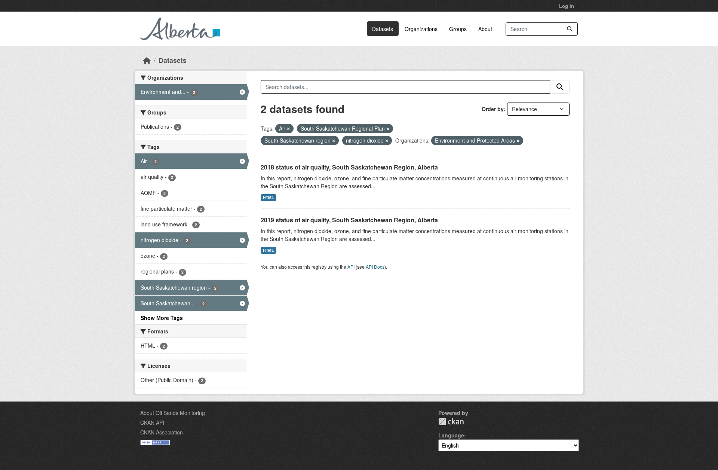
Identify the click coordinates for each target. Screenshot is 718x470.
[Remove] (288, 129)
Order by (493, 109)
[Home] (147, 60)
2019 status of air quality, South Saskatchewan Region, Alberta (349, 220)
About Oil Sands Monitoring (172, 412)
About (485, 29)
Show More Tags (162, 317)
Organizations (421, 29)
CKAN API (152, 422)
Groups (458, 29)
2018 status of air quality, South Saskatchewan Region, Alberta (349, 167)
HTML (268, 197)
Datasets (382, 29)
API (351, 266)
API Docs (375, 266)
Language (451, 435)
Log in (566, 5)
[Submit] (569, 29)
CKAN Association (161, 432)
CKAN (451, 421)
